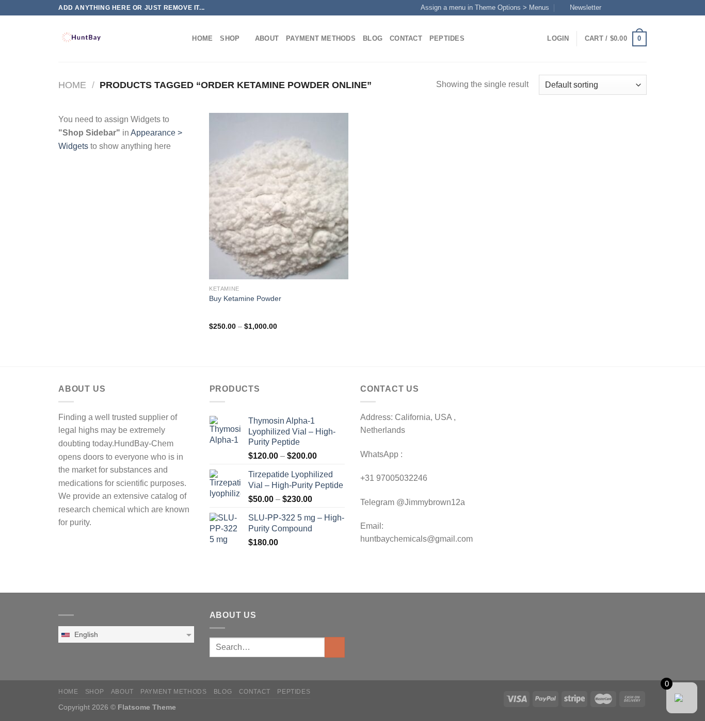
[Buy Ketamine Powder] (278, 196)
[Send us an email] (641, 7)
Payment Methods (321, 38)
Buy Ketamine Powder (245, 298)
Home (202, 38)
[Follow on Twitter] (632, 7)
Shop (229, 38)
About (267, 38)
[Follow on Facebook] (612, 7)
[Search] (181, 38)
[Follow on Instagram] (622, 7)
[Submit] (335, 647)
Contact (406, 38)
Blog (372, 38)
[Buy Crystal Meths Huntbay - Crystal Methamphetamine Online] (110, 38)
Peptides (446, 38)
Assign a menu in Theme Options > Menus (485, 7)
